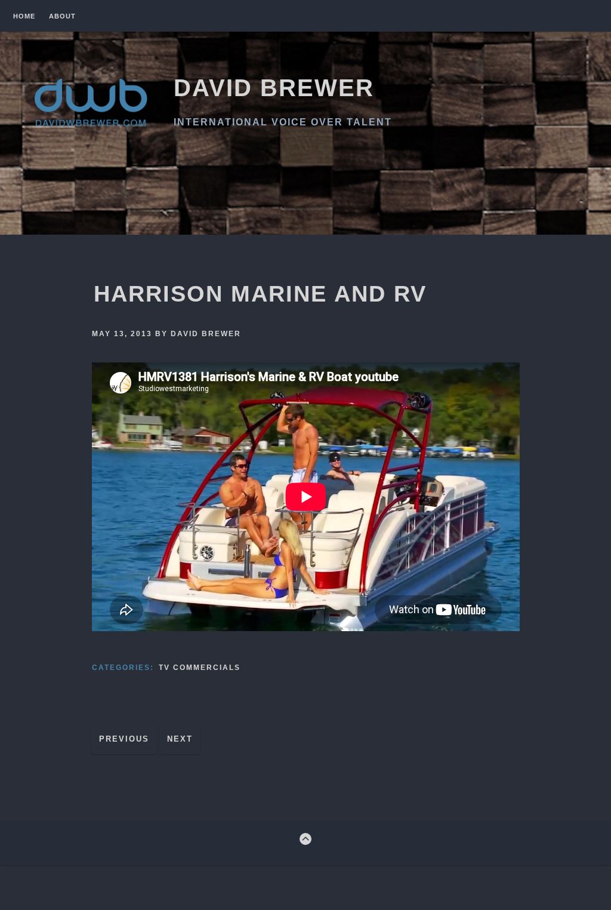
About (62, 16)
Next (180, 738)
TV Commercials (199, 667)
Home (24, 16)
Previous (124, 738)
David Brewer (274, 88)
